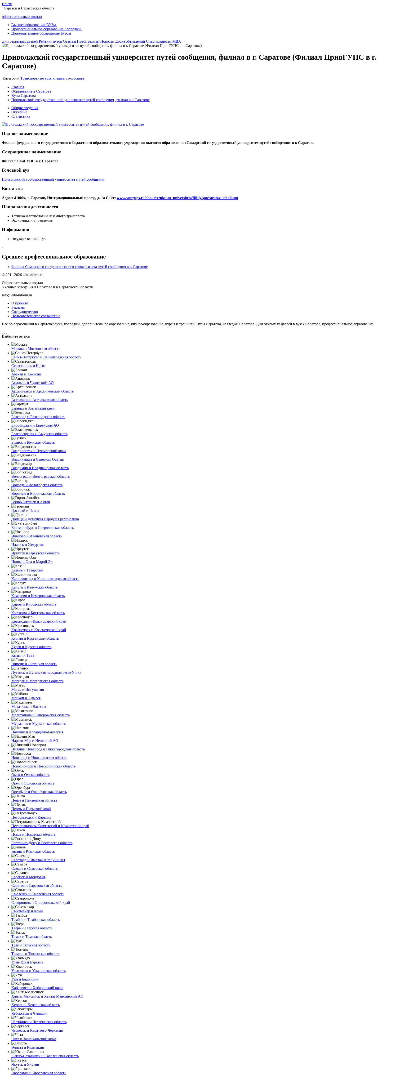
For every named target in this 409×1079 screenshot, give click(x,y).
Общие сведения (24, 108)
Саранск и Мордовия (28, 877)
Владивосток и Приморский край (38, 451)
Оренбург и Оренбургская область (39, 792)
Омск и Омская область (30, 775)
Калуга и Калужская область (34, 587)
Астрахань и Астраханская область (39, 400)
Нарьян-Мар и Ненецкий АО (34, 741)
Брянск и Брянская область (33, 442)
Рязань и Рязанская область (33, 851)
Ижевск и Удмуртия (27, 545)
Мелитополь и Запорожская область (40, 715)
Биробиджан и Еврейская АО (35, 425)
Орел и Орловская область (32, 783)
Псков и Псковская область (33, 834)
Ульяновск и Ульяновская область (38, 971)
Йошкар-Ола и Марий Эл (32, 562)
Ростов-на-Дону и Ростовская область (41, 843)
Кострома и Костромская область (38, 613)
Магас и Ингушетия (27, 689)
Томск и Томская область (31, 937)
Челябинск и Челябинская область (39, 1022)
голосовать (75, 78)
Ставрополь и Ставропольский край (40, 903)
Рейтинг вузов (50, 41)
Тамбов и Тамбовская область (35, 920)
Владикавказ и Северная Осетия (37, 459)
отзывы (59, 78)
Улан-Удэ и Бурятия (27, 962)
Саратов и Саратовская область (36, 885)
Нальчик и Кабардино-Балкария (37, 732)
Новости (107, 41)
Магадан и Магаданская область (37, 681)
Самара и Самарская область (34, 868)
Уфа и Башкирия (24, 979)
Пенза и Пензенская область (34, 800)
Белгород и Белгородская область (38, 417)
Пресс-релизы (88, 41)
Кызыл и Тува (22, 655)
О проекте (19, 303)
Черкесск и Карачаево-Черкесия (37, 1030)
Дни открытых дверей (20, 41)
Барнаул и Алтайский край (33, 408)
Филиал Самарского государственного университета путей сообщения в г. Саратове (79, 267)
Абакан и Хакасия (26, 374)
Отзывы (69, 41)
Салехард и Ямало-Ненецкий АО (38, 860)
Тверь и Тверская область (31, 928)
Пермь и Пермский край (31, 809)
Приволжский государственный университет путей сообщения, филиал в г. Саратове (80, 100)
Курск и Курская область (31, 647)
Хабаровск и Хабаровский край (37, 988)
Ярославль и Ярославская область (38, 1073)
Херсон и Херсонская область (35, 1005)
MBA (176, 41)
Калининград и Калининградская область (45, 579)
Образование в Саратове (31, 91)
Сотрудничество (24, 312)
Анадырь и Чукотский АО (32, 383)
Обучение (19, 112)
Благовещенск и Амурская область (39, 434)
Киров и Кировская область (33, 604)
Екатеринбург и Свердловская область (42, 528)
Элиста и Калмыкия (27, 1047)
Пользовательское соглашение (35, 316)
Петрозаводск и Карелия (31, 817)
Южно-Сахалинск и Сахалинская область (45, 1056)
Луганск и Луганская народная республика (46, 672)
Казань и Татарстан (27, 570)
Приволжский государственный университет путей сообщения (53, 179)
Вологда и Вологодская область (36, 485)
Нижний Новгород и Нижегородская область (48, 749)
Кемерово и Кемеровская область (38, 596)
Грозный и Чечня (25, 510)
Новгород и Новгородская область (39, 758)
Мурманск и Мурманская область (38, 724)
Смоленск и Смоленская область (37, 894)
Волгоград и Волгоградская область (40, 476)
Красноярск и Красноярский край (38, 630)
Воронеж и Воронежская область (38, 493)
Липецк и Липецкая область (34, 664)
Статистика (20, 116)
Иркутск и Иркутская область (35, 553)
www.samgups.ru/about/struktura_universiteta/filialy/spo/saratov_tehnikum (177, 198)
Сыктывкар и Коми (27, 911)
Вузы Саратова (23, 96)
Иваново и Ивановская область (36, 536)
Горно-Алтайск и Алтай (30, 502)
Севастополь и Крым (28, 366)
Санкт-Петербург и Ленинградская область (46, 357)
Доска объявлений (130, 41)
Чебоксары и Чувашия (29, 1013)
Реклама (18, 307)
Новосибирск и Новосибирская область (43, 766)
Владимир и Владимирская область (40, 468)
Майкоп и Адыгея (25, 698)
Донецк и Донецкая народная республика (45, 519)
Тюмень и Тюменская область (35, 954)
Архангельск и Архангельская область (42, 391)
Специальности (158, 41)
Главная (17, 87)
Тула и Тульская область (30, 945)
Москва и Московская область (35, 349)
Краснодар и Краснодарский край (38, 621)
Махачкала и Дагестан (29, 706)
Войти (7, 4)
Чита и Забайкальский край (33, 1039)
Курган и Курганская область (35, 638)
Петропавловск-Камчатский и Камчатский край (50, 826)
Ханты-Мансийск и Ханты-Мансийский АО (47, 996)
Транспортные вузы (36, 78)
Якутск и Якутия (25, 1064)
